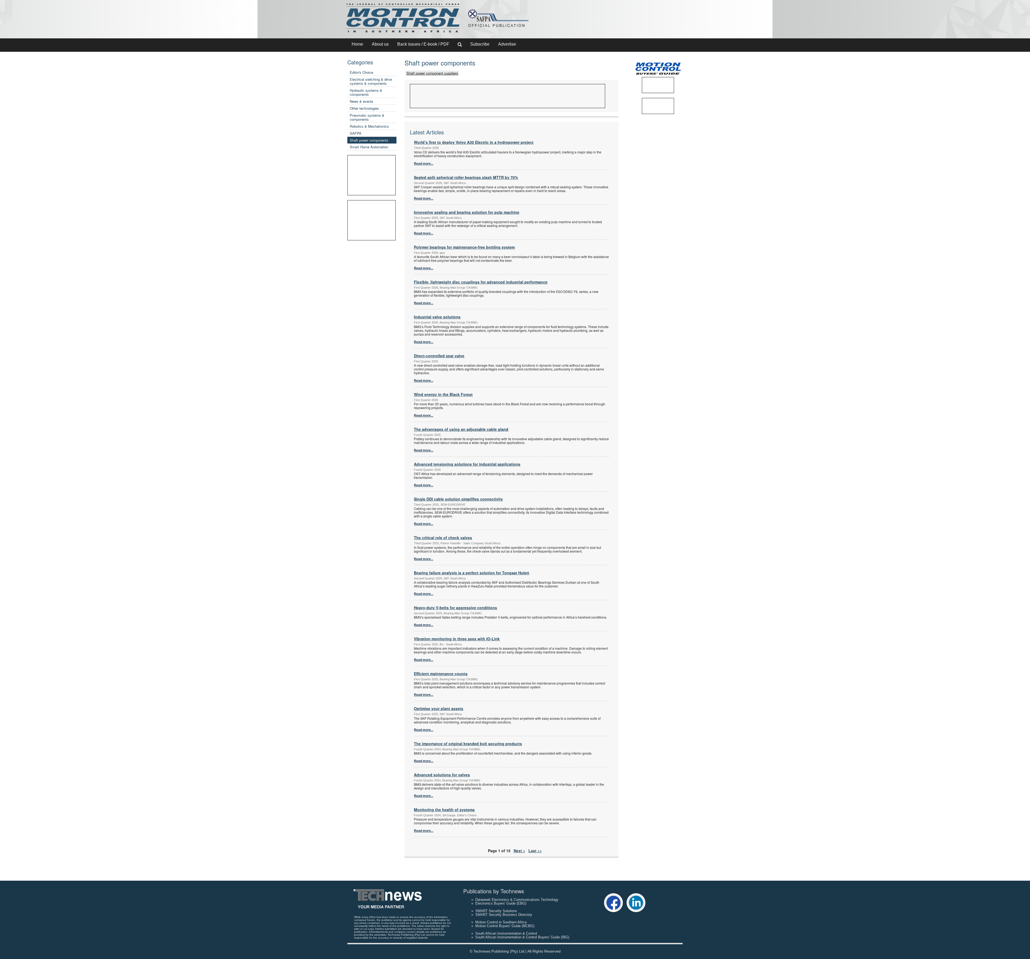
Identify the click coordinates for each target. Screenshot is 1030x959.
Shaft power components (369, 140)
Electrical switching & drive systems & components (371, 81)
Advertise (507, 44)
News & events (361, 101)
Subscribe (480, 44)
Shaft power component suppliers (432, 73)
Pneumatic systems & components (367, 117)
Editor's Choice (361, 72)
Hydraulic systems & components (366, 92)
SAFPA (355, 133)
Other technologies (364, 108)
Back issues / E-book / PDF (423, 44)
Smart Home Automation (369, 146)
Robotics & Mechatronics (369, 126)
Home (357, 44)
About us (380, 44)
